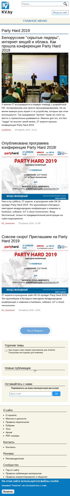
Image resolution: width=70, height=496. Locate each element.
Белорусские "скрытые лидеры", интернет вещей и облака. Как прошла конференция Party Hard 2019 (31, 43)
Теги (8, 429)
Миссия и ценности (16, 418)
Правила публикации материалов (24, 473)
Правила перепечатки (17, 422)
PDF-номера (12, 435)
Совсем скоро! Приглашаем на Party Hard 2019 (34, 238)
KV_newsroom (8, 223)
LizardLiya (6, 130)
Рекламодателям (15, 458)
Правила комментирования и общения (26, 476)
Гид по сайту (12, 470)
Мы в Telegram (35, 330)
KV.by (7, 12)
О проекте (11, 415)
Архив (9, 432)
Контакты (10, 447)
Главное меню (35, 20)
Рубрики (10, 425)
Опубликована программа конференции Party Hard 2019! (29, 145)
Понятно (8, 491)
